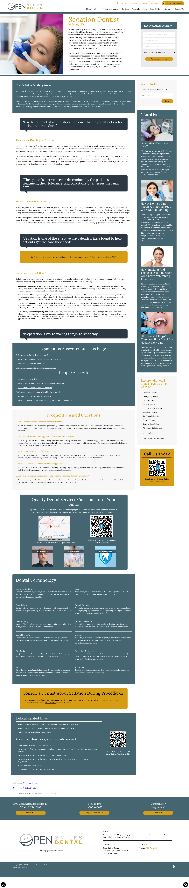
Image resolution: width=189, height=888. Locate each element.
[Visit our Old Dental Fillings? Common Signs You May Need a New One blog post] (157, 333)
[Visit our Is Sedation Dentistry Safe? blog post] (157, 140)
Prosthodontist (149, 420)
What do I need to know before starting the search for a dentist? (45, 400)
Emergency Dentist (150, 396)
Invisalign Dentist (150, 412)
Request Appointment (94, 813)
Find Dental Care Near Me (153, 438)
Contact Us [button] (179, 9)
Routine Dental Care (151, 424)
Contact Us (158, 813)
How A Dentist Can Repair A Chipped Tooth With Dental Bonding (156, 207)
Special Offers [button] (155, 9)
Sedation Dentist (31, 783)
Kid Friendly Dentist (151, 416)
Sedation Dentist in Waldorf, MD (103, 257)
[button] (3, 884)
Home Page (65, 728)
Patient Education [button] (139, 9)
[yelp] (174, 866)
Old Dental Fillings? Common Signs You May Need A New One (157, 339)
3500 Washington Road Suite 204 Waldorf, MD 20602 (138, 3)
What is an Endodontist (152, 428)
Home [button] (88, 9)
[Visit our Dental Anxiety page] (42, 566)
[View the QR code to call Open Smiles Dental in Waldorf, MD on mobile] (157, 476)
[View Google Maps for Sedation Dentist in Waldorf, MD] (54, 540)
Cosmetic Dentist (150, 392)
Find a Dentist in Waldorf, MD (155, 90)
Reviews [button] (168, 9)
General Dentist (149, 404)
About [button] (96, 9)
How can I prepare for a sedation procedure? (37, 368)
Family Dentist (148, 400)
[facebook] (169, 866)
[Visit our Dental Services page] (74, 566)
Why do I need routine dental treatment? (35, 396)
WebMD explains (22, 101)
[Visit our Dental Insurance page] (105, 566)
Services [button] (125, 9)
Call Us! (174, 3)
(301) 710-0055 (100, 66)
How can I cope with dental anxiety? (33, 379)
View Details (37, 765)
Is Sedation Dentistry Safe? (155, 144)
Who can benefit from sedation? (31, 363)
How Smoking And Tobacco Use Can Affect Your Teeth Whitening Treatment (156, 274)
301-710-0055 (50, 703)
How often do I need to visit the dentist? (35, 388)
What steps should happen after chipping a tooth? (39, 392)
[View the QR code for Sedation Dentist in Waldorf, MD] (101, 537)
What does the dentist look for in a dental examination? (41, 383)
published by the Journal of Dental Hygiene (41, 207)
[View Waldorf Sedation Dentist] (31, 74)
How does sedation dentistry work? (33, 355)
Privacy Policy (16, 867)
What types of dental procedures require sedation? (39, 359)
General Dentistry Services (153, 408)
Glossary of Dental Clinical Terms (60, 724)
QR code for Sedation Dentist (24, 788)
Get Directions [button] (30, 813)
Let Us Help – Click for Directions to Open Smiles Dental (54, 543)
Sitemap (24, 867)
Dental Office (148, 433)
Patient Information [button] (110, 9)
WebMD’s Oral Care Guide (35, 732)
